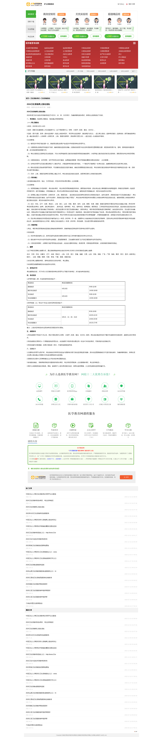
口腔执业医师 (86, 51)
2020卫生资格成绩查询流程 (35, 565)
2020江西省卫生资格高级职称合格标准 (39, 577)
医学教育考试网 (32, 43)
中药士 (65, 57)
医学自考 (66, 66)
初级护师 (29, 60)
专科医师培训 (86, 66)
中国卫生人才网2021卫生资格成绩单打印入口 (41, 558)
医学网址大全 (30, 63)
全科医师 (103, 63)
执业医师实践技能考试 (33, 54)
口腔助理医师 (104, 51)
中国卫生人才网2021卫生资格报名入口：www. (41, 552)
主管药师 (47, 57)
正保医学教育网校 (32, 48)
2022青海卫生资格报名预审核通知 (37, 545)
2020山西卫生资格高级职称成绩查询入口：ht (41, 571)
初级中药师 (85, 57)
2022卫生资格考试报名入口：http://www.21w (41, 532)
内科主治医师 (67, 54)
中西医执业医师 (124, 48)
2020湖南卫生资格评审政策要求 (36, 584)
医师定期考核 (86, 63)
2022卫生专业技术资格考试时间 (36, 539)
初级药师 (29, 57)
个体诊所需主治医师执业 (34, 603)
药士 (120, 54)
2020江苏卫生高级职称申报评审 (36, 597)
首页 (27, 98)
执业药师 (66, 60)
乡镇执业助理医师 (125, 51)
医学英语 (47, 66)
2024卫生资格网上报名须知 (35, 507)
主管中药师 (104, 57)
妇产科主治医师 (105, 54)
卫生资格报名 (45, 98)
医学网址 (122, 60)
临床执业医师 (48, 48)
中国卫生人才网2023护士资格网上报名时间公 (41, 520)
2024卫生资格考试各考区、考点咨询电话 (39, 500)
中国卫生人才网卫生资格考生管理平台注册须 (41, 494)
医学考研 (122, 63)
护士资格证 (122, 57)
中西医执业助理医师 (32, 51)
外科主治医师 (86, 54)
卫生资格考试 (48, 54)
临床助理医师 (67, 48)
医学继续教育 (48, 63)
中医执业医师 (86, 48)
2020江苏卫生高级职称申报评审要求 (38, 590)
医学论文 (103, 60)
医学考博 (29, 66)
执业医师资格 (86, 60)
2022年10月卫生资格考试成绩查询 (37, 513)
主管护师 (47, 60)
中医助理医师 (104, 48)
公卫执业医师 (48, 51)
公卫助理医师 (67, 51)
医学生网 (66, 63)
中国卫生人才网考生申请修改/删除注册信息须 (41, 526)
